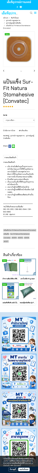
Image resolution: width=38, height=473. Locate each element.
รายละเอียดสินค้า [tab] (10, 157)
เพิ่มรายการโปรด (10, 130)
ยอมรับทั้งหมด (24, 469)
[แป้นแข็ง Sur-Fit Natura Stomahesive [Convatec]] (19, 49)
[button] (30, 13)
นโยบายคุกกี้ (17, 465)
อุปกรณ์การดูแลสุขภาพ (17, 136)
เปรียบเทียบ (24, 130)
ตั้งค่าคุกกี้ (13, 469)
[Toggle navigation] (35, 13)
